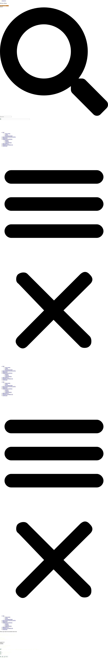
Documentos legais (8, 135)
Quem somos (7, 133)
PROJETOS (4, 138)
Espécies (6, 140)
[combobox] (6, 116)
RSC (3, 132)
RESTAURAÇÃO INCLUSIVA (9, 137)
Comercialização (8, 142)
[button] (54, 256)
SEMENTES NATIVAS (7, 139)
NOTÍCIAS (4, 146)
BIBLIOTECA (5, 143)
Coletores (7, 141)
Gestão (6, 134)
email (1, 642)
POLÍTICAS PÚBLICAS (7, 144)
